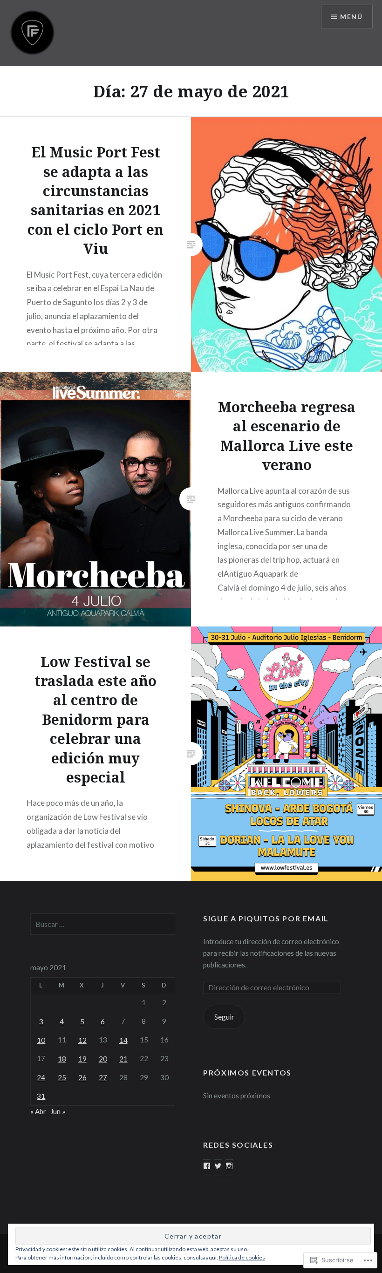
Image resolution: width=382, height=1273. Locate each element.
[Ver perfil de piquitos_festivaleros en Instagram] (229, 1166)
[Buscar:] (102, 924)
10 (41, 1040)
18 (62, 1059)
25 (62, 1077)
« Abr (38, 1111)
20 (103, 1059)
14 (123, 1040)
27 (103, 1077)
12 (82, 1040)
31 (41, 1096)
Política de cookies (242, 1257)
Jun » (58, 1111)
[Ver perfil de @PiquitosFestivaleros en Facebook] (207, 1166)
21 (123, 1059)
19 (82, 1059)
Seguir (224, 1017)
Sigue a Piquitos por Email (266, 918)
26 (82, 1077)
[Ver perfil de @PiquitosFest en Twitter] (218, 1166)
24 (41, 1077)
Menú (351, 16)
